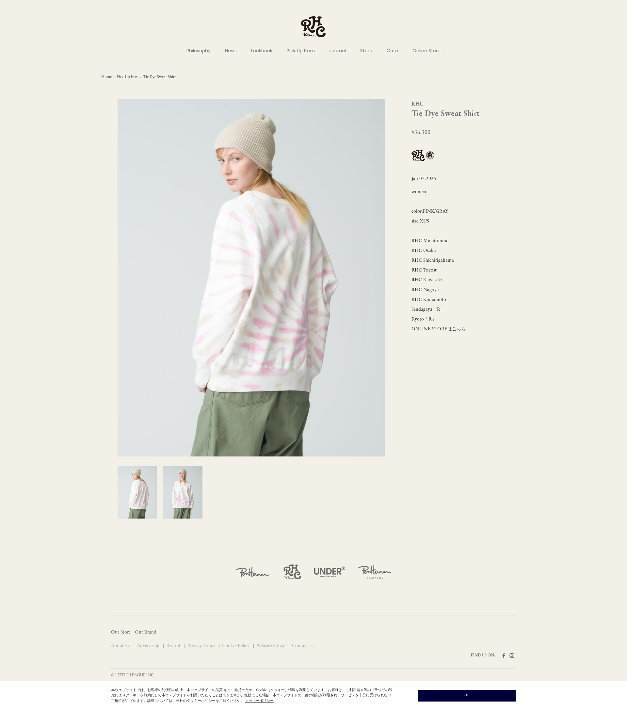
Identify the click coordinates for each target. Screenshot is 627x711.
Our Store (121, 632)
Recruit (174, 645)
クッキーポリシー (259, 701)
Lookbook (261, 50)
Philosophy (198, 50)
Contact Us (303, 645)
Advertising (149, 645)
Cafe (392, 50)
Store (366, 50)
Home (106, 77)
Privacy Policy (202, 645)
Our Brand (145, 632)
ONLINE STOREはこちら (438, 329)
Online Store (426, 50)
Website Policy (271, 645)
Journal (337, 50)
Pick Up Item (301, 50)
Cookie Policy (236, 645)
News (231, 50)
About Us (121, 645)
